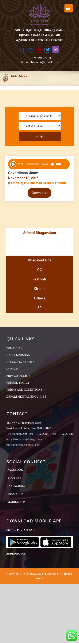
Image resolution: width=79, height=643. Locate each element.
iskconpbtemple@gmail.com (39, 62)
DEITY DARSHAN (18, 354)
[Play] (13, 164)
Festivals (15, 182)
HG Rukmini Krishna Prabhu (45, 182)
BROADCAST (15, 347)
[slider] (62, 165)
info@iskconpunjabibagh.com (24, 439)
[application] (39, 164)
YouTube (14, 477)
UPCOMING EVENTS (20, 361)
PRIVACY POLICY (18, 375)
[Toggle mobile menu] (68, 8)
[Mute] (52, 164)
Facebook (15, 469)
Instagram (16, 485)
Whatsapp (15, 493)
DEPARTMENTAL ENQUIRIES (26, 396)
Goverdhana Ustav (23, 172)
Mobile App (16, 501)
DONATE (12, 368)
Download (39, 192)
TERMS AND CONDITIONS (24, 389)
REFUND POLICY (18, 382)
